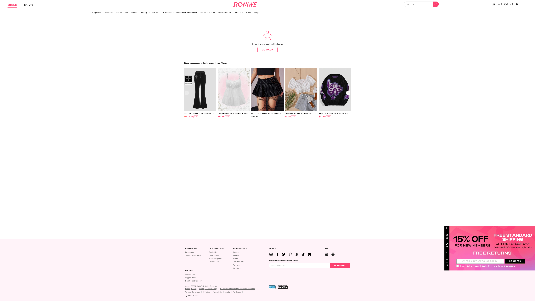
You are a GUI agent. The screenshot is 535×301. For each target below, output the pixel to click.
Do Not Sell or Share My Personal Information (237, 289)
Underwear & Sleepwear (186, 12)
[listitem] (200, 96)
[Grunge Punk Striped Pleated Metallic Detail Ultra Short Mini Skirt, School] (267, 89)
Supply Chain (190, 278)
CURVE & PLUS (167, 12)
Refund (235, 259)
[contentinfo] (189, 116)
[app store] (327, 254)
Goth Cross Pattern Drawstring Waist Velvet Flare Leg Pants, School (200, 114)
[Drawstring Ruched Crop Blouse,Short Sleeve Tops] (301, 89)
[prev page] (187, 93)
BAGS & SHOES (224, 12)
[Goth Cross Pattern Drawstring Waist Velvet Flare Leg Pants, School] (200, 89)
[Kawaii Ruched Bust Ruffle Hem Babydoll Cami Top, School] (234, 89)
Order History (214, 255)
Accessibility (190, 274)
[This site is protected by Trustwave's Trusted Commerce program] (272, 287)
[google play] (333, 254)
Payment (236, 265)
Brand (248, 12)
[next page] (348, 93)
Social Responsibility (193, 255)
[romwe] (245, 4)
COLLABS (153, 12)
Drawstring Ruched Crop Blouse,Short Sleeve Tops (301, 114)
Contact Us (213, 252)
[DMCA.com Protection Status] (283, 287)
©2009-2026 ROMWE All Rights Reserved (201, 286)
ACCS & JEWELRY (207, 12)
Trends (134, 12)
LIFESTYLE (238, 12)
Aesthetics (108, 12)
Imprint (227, 292)
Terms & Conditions (192, 292)
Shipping (236, 252)
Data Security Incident (193, 281)
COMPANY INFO (191, 248)
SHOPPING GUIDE (240, 248)
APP (326, 248)
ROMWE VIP (214, 262)
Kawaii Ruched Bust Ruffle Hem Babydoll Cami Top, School (233, 114)
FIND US (272, 248)
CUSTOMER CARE (216, 248)
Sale (126, 12)
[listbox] (493, 4)
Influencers (189, 252)
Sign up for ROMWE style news (283, 261)
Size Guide (237, 268)
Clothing (143, 12)
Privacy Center (190, 289)
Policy (256, 12)
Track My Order (238, 262)
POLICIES (189, 271)
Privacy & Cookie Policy (208, 289)
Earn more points (215, 259)
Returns (236, 255)
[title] (267, 63)
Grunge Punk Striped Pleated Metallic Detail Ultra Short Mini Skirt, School (267, 114)
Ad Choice (237, 292)
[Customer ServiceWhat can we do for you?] (512, 4)
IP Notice (206, 292)
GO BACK (267, 49)
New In (119, 12)
